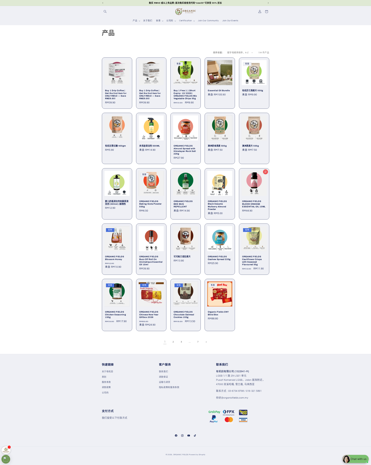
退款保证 (163, 377)
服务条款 (106, 382)
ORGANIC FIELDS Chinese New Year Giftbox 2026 (148, 314)
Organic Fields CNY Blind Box (218, 313)
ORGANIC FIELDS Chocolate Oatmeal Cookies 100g (184, 314)
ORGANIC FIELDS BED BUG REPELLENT (183, 204)
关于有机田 (107, 372)
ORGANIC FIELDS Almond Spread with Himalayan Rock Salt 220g (185, 150)
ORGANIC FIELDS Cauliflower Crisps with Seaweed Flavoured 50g (252, 260)
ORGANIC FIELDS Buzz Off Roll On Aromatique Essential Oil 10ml (150, 260)
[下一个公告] (268, 3)
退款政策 (106, 387)
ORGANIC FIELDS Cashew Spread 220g (219, 257)
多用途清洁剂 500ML (149, 146)
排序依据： (218, 53)
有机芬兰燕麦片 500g (252, 90)
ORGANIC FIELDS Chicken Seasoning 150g (115, 314)
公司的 (105, 393)
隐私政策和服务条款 (169, 387)
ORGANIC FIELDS (180, 454)
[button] (105, 11)
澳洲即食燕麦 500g (217, 146)
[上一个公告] (103, 3)
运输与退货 (164, 382)
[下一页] (206, 342)
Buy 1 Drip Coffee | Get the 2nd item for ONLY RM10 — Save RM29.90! (115, 94)
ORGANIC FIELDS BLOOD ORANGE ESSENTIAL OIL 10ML (253, 204)
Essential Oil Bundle (219, 90)
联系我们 (163, 372)
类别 (104, 377)
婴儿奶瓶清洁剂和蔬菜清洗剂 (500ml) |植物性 (116, 202)
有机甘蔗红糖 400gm (115, 146)
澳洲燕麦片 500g (250, 146)
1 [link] (165, 341)
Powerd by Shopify (197, 454)
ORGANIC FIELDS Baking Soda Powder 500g (150, 204)
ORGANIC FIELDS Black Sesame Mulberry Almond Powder (217, 205)
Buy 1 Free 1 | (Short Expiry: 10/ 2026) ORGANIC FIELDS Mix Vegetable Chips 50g (185, 94)
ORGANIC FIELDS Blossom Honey (114, 257)
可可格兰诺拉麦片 (182, 256)
